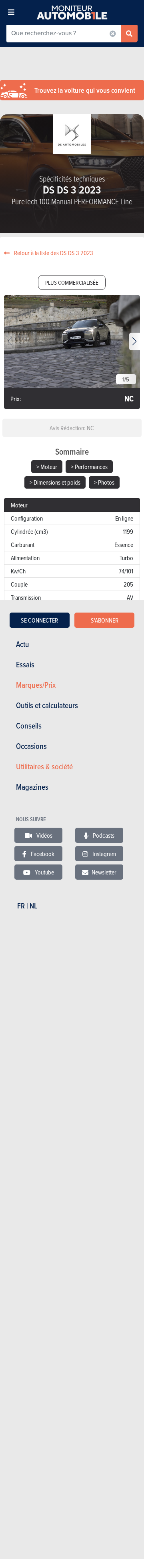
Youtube (44, 872)
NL (33, 905)
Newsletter (104, 872)
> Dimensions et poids (55, 482)
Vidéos (43, 835)
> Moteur (46, 466)
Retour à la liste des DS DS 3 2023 (53, 252)
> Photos (104, 482)
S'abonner (104, 620)
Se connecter (39, 620)
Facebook (42, 853)
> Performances (89, 466)
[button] (134, 341)
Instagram (103, 853)
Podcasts (103, 835)
